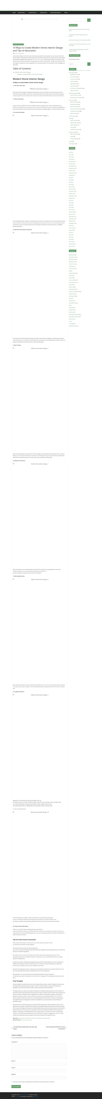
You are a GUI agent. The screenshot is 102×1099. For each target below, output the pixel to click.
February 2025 (72, 189)
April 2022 (71, 239)
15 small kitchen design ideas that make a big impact (25, 1028)
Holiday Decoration (74, 122)
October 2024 (72, 193)
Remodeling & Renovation (18, 44)
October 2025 (72, 170)
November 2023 (72, 218)
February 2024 (72, 212)
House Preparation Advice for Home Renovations (55, 1028)
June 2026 (71, 154)
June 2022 (71, 234)
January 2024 (72, 214)
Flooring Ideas (73, 76)
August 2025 (72, 175)
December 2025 (72, 166)
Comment (14, 1042)
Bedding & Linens (74, 74)
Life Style (72, 127)
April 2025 (71, 184)
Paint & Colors (73, 86)
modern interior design (38, 59)
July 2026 (71, 152)
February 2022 (72, 244)
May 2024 (71, 205)
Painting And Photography (76, 88)
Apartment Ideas (74, 120)
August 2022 (72, 230)
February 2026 (72, 161)
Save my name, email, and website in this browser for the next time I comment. (33, 1082)
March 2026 (71, 159)
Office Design (73, 113)
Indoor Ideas (21, 12)
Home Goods (73, 81)
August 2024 (72, 198)
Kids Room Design (74, 106)
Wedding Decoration (75, 129)
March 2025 (71, 186)
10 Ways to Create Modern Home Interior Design (29, 74)
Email (13, 1067)
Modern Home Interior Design (23, 72)
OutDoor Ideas (32, 12)
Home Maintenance (74, 95)
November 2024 (72, 191)
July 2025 (71, 177)
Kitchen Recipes (74, 125)
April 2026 (71, 157)
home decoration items (26, 1020)
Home (14, 12)
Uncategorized (72, 143)
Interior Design (72, 116)
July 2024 (71, 200)
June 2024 (71, 202)
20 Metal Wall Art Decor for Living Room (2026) (79, 40)
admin (23, 53)
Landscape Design (74, 138)
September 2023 (73, 223)
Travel (70, 141)
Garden (72, 136)
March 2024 (71, 209)
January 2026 (72, 163)
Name (13, 1061)
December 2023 (72, 216)
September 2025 (73, 173)
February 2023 (72, 228)
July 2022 (71, 232)
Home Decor (43, 12)
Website (13, 1074)
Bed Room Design (74, 104)
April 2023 (71, 225)
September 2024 (73, 195)
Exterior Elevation (74, 134)
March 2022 (71, 241)
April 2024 (71, 207)
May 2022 (71, 237)
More (65, 12)
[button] (25, 13)
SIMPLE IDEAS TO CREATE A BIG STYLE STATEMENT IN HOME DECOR (34, 1018)
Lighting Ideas (73, 83)
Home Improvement (55, 12)
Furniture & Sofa (74, 79)
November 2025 (72, 168)
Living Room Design (74, 111)
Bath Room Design (74, 102)
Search (89, 20)
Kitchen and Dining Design (76, 109)
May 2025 (71, 182)
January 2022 (72, 246)
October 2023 (72, 221)
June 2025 (71, 179)
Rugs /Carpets (73, 90)
